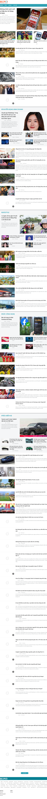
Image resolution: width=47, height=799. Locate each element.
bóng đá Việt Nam (42, 783)
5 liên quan (23, 405)
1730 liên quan (23, 592)
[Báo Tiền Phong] (17, 393)
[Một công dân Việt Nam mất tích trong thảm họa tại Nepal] (7, 681)
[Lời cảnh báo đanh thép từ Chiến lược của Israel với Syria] (7, 521)
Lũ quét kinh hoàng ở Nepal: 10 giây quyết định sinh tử (29, 198)
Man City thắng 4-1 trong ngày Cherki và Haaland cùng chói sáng (31, 578)
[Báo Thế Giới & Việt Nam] (2, 321)
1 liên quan (40, 240)
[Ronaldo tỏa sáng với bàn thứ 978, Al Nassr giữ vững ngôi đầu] (7, 369)
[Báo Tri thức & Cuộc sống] (17, 279)
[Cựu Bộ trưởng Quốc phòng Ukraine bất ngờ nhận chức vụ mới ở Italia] (7, 89)
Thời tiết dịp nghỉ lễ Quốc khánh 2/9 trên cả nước (27, 479)
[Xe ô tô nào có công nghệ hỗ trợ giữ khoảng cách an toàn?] (7, 459)
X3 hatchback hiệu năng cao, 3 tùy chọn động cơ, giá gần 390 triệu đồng (16, 441)
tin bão (24, 784)
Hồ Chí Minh (37, 784)
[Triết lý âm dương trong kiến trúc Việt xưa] (7, 268)
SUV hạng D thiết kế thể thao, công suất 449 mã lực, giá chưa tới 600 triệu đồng (40, 448)
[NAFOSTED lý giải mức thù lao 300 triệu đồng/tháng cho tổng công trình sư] (29, 134)
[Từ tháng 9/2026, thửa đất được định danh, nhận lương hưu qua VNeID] (7, 280)
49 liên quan (6, 15)
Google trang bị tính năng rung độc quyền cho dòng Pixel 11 (30, 652)
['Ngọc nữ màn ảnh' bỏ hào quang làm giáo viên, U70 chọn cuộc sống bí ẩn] (7, 644)
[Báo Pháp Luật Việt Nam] (17, 150)
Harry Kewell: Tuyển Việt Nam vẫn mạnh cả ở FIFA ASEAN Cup (30, 353)
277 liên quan (23, 99)
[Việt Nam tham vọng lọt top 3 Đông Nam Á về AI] (5, 141)
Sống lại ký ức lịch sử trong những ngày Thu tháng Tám (29, 149)
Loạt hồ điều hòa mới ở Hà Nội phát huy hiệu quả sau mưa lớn (30, 492)
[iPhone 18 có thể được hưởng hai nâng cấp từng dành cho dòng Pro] (29, 339)
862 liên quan (16, 443)
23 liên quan (24, 653)
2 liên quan (22, 150)
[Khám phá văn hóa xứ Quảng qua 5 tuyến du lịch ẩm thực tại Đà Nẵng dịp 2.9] (7, 558)
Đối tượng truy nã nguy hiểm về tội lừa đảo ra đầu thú (29, 251)
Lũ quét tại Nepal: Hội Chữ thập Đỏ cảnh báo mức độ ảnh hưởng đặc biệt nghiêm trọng (7, 42)
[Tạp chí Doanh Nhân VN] (2, 120)
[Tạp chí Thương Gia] (16, 99)
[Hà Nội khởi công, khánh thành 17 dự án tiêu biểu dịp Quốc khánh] (7, 717)
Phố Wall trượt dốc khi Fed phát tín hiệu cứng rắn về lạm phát (30, 590)
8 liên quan (22, 580)
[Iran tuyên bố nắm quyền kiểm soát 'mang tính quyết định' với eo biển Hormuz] (7, 619)
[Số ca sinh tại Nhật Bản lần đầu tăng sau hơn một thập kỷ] (7, 292)
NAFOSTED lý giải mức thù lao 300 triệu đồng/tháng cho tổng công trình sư (40, 134)
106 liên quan (22, 88)
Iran (5, 783)
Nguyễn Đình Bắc (16, 783)
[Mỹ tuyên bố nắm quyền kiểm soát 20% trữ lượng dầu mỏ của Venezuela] (7, 164)
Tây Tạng (15, 781)
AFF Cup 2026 (6, 781)
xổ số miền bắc (19, 787)
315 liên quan (24, 493)
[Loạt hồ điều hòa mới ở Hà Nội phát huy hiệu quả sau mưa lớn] (7, 496)
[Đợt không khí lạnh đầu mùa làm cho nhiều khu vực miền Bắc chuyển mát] (7, 533)
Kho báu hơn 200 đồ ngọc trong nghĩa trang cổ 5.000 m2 (29, 566)
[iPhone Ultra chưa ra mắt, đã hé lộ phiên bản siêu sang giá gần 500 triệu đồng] (7, 77)
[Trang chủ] (4, 2)
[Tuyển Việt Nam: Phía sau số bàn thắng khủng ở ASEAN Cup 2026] (24, 35)
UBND (2, 781)
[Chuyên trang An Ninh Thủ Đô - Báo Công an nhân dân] (16, 580)
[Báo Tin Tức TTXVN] (1, 15)
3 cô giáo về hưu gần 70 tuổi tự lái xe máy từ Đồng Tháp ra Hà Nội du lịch (9, 217)
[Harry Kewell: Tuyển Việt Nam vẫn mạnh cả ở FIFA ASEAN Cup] (7, 357)
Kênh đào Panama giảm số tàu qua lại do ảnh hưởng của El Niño (31, 300)
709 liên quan (23, 253)
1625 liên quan (9, 120)
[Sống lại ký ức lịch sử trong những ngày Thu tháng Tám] (7, 153)
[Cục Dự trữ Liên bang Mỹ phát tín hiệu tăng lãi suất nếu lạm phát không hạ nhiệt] (29, 141)
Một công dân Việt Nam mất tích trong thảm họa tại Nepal (29, 676)
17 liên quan (17, 137)
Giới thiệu (1, 792)
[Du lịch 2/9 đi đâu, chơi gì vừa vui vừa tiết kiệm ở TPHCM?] (5, 237)
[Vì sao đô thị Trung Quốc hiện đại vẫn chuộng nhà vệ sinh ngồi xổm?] (7, 472)
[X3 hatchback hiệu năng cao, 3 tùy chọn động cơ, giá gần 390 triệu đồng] (5, 441)
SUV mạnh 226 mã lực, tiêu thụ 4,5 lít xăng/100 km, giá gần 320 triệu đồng (16, 448)
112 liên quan (22, 76)
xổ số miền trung (9, 783)
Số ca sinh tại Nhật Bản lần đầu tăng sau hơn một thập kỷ (29, 288)
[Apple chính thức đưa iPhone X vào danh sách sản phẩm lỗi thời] (5, 339)
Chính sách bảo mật (2, 794)
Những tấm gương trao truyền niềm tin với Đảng (27, 541)
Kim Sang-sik (32, 783)
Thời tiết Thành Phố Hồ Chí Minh (42, 787)
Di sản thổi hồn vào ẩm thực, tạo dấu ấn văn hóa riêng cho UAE (30, 603)
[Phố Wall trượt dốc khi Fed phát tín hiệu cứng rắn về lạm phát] (7, 595)
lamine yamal (26, 781)
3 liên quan (23, 741)
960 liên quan (23, 543)
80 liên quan (23, 379)
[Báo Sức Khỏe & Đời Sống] (17, 481)
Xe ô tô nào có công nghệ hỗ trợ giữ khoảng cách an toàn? (29, 455)
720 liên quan (41, 347)
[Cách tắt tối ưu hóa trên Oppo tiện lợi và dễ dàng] (5, 346)
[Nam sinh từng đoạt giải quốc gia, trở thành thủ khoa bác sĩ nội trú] (29, 237)
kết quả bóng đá (7, 787)
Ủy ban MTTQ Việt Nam (12, 784)
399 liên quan (24, 163)
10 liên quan (23, 481)
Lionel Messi (37, 783)
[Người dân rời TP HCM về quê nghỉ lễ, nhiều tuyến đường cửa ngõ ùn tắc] (7, 742)
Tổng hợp (11, 792)
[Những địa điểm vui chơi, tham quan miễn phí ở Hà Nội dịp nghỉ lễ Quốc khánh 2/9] (7, 730)
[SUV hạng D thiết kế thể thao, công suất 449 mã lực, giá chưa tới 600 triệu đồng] (29, 448)
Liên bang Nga (19, 784)
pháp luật (2, 783)
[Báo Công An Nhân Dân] (17, 163)
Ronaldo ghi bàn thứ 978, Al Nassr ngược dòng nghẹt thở (29, 48)
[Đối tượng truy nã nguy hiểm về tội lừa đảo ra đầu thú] (7, 256)
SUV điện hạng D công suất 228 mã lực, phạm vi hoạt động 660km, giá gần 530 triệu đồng (40, 441)
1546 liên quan (41, 144)
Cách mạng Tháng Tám (37, 781)
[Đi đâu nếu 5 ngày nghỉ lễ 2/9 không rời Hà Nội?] (29, 244)
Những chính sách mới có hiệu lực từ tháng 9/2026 (7, 11)
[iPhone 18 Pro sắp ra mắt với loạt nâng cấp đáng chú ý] (29, 346)
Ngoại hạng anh (13, 787)
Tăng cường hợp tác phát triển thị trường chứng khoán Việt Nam (16, 134)
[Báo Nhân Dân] (11, 137)
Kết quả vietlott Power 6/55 (30, 784)
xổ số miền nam (20, 781)
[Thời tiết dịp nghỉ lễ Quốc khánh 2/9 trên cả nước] (7, 484)
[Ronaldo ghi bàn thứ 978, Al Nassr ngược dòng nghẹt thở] (7, 52)
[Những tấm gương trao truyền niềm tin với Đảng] (7, 546)
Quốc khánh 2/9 (33, 787)
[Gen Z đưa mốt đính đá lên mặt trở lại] (5, 244)
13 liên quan (22, 302)
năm (7, 784)
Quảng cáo (1, 795)
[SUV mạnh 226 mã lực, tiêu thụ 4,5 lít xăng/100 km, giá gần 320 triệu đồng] (5, 448)
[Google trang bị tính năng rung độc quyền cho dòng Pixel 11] (7, 656)
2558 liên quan (24, 618)
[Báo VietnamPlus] (35, 144)
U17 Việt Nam (3, 784)
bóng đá (2, 787)
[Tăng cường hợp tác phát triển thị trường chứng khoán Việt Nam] (5, 134)
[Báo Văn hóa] (17, 507)
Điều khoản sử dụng (2, 793)
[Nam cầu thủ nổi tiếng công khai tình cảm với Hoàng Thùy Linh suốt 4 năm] (7, 191)
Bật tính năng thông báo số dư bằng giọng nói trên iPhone (29, 762)
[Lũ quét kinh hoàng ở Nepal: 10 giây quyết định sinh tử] (7, 203)
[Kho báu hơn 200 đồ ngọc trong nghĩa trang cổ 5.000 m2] (7, 570)
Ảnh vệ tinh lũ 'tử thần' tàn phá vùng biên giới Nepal (28, 664)
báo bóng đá (24, 787)
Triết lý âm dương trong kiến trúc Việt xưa (26, 263)
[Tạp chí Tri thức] (16, 265)
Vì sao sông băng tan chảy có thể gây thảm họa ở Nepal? (29, 688)
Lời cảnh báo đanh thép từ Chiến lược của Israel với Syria (29, 517)
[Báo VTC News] (35, 137)
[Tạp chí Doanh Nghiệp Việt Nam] (11, 443)
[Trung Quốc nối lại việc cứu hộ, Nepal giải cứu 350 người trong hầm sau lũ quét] (7, 178)
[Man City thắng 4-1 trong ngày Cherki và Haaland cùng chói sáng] (7, 583)
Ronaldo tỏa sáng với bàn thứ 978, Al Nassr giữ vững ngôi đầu (30, 365)
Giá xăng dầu (11, 781)
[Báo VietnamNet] (17, 50)
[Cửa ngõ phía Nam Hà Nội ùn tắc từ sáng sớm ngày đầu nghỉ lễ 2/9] (7, 382)
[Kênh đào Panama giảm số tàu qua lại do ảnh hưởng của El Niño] (7, 305)
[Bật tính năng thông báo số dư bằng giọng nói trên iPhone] (7, 766)
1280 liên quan (23, 50)
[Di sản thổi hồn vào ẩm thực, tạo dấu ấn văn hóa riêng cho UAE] (7, 607)
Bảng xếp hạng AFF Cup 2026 (24, 783)
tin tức (29, 787)
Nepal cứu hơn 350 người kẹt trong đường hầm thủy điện (29, 701)
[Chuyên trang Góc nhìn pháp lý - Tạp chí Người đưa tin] (16, 367)
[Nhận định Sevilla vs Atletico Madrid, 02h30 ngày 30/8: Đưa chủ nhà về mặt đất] (7, 394)
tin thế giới (31, 781)
